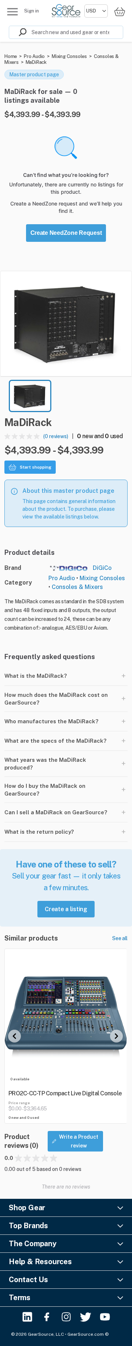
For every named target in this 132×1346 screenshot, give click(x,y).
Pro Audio (34, 56)
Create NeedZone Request (66, 233)
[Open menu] (12, 12)
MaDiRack (36, 62)
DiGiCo (102, 567)
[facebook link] (46, 1317)
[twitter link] (85, 1317)
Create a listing (66, 909)
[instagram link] (66, 1317)
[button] (66, 323)
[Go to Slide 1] (30, 396)
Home (10, 56)
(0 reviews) (55, 436)
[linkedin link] (27, 1317)
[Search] (18, 32)
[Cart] (119, 12)
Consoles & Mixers (77, 586)
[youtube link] (105, 1317)
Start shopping (35, 467)
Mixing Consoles (69, 56)
